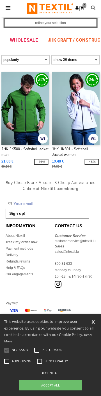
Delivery (12, 255)
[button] (77, 8)
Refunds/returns (18, 261)
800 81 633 (63, 264)
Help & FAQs (15, 268)
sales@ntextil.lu (67, 252)
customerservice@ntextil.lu (75, 241)
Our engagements (19, 274)
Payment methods (19, 249)
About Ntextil (15, 236)
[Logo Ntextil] (50, 8)
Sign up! (17, 213)
